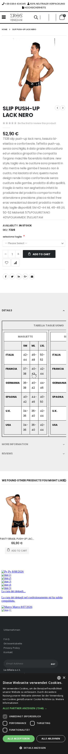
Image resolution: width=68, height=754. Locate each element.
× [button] (64, 677)
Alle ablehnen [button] (51, 738)
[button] (34, 708)
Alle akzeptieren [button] (19, 738)
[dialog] (34, 713)
